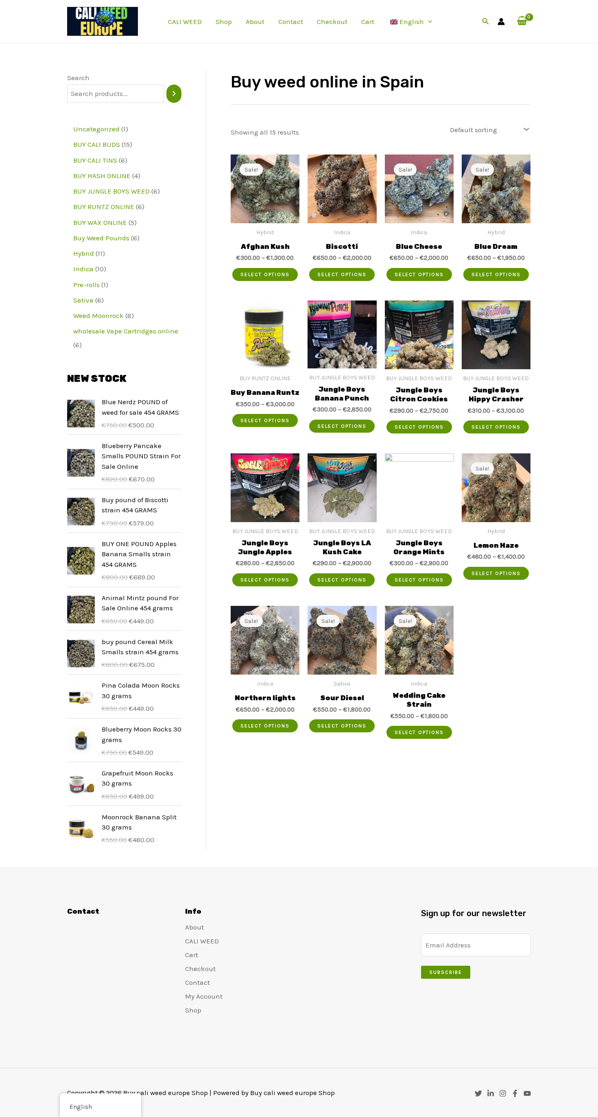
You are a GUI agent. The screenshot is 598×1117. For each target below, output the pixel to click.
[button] (428, 21)
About (255, 21)
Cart (367, 21)
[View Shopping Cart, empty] (522, 21)
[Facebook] (515, 1093)
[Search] (173, 94)
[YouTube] (527, 1093)
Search (78, 78)
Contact (290, 21)
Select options (265, 274)
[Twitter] (478, 1093)
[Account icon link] (501, 21)
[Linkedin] (490, 1093)
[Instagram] (502, 1093)
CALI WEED (185, 21)
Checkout (332, 21)
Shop (224, 21)
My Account (204, 996)
